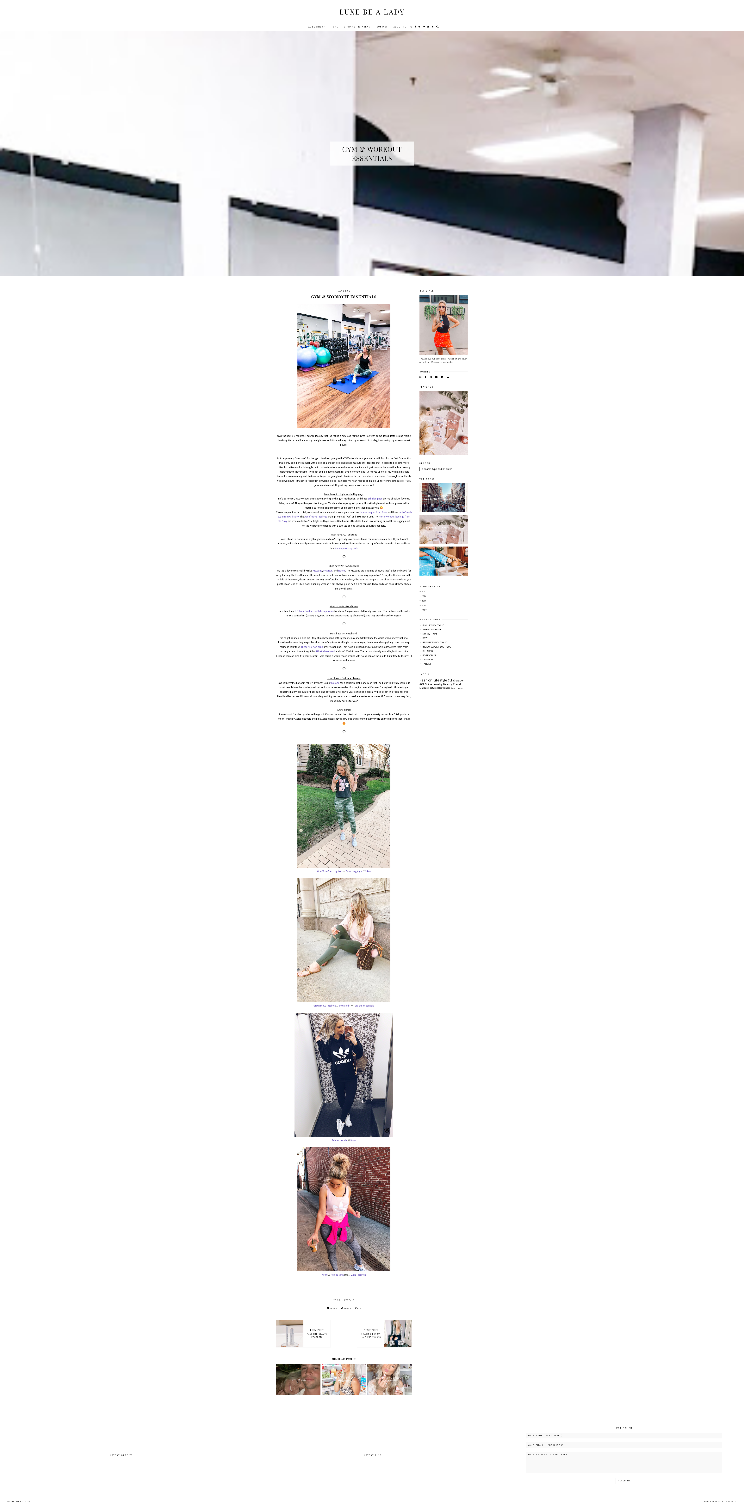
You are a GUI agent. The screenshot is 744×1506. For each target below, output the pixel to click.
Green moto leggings (324, 1005)
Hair (440, 687)
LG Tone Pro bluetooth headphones (314, 611)
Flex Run (327, 570)
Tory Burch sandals (363, 1005)
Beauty (447, 684)
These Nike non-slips (312, 647)
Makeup (423, 688)
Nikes (368, 871)
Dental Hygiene (457, 688)
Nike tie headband (325, 651)
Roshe (341, 570)
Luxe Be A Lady (372, 11)
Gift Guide (425, 684)
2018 (424, 605)
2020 (424, 596)
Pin (359, 1308)
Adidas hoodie (339, 1140)
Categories (315, 27)
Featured (433, 688)
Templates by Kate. (726, 1502)
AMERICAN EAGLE (432, 629)
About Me (400, 27)
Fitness (446, 687)
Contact (382, 27)
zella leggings (375, 498)
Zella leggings (358, 1275)
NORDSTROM (430, 634)
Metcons (317, 570)
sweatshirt (344, 1005)
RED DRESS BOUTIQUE (435, 642)
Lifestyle (348, 1300)
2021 (424, 591)
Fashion (425, 680)
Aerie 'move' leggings (315, 516)
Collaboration (456, 681)
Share (333, 1308)
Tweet (347, 1308)
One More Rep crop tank (330, 871)
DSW (425, 638)
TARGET (427, 664)
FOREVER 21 (429, 655)
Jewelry (437, 684)
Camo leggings (354, 871)
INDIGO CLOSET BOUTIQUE (437, 647)
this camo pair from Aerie (373, 512)
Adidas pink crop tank (346, 548)
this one (335, 683)
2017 (424, 610)
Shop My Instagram (357, 27)
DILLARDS (428, 651)
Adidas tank (337, 1275)
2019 (424, 601)
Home (334, 27)
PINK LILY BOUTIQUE (433, 625)
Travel (457, 684)
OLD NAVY (428, 659)
